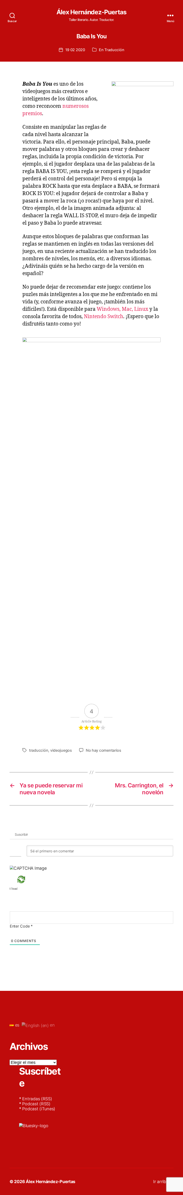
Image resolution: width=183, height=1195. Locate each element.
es (16, 1024)
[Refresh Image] (28, 879)
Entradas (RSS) (37, 1098)
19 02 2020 (75, 49)
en (52, 1024)
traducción (38, 750)
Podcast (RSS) (36, 1103)
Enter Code (21, 926)
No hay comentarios (103, 750)
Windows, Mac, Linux (122, 309)
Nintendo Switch (103, 316)
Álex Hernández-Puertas (91, 12)
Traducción (114, 49)
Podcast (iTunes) (38, 1108)
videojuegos (61, 750)
